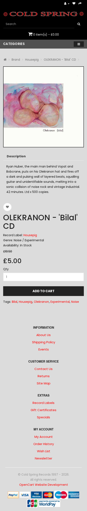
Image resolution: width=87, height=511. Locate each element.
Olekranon (41, 302)
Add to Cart (43, 291)
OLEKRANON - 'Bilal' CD (60, 59)
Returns (44, 376)
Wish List (43, 451)
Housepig (32, 59)
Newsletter (43, 458)
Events (43, 349)
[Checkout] (80, 3)
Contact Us (43, 369)
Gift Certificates (43, 410)
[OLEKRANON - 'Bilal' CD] (43, 106)
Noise (75, 302)
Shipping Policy (43, 342)
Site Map (43, 383)
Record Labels (43, 403)
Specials (43, 417)
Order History (43, 444)
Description (16, 156)
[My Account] (66, 3)
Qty (6, 269)
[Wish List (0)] (74, 3)
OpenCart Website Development (43, 485)
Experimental (60, 302)
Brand (16, 59)
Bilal (14, 302)
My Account (43, 436)
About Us (43, 335)
